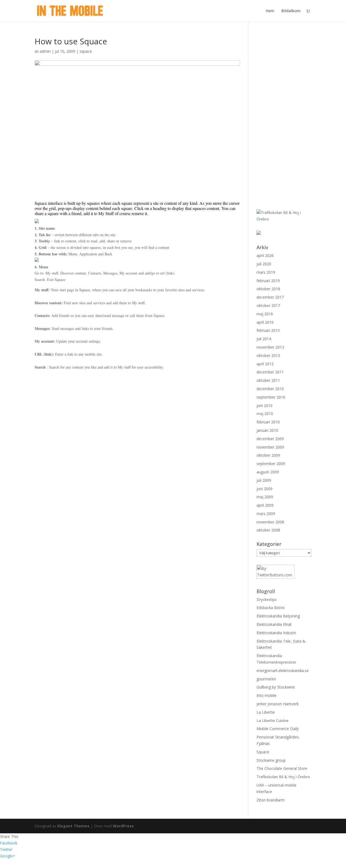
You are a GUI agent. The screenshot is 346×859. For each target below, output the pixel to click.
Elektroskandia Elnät (274, 624)
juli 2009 (264, 480)
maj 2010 (265, 413)
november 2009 (270, 447)
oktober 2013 (268, 355)
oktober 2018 (268, 288)
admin (45, 51)
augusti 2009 (268, 471)
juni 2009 (264, 488)
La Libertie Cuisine (272, 720)
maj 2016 (265, 313)
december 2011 (270, 372)
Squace (263, 751)
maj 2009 (265, 496)
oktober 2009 (268, 455)
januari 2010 (267, 430)
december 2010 (270, 388)
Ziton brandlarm (271, 800)
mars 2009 (266, 513)
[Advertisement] (281, 118)
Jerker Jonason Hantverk (278, 703)
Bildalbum (291, 11)
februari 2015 (268, 330)
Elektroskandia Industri (276, 632)
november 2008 (270, 521)
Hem (270, 11)
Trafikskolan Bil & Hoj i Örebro (283, 776)
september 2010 (271, 397)
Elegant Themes (73, 825)
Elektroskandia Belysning (278, 616)
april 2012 (265, 363)
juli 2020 (264, 263)
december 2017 (270, 297)
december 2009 (270, 438)
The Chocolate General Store (282, 768)
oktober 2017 (268, 305)
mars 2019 (266, 272)
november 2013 (270, 347)
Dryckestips (267, 599)
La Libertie (266, 712)
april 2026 (265, 255)
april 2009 (265, 505)
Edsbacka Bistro (271, 607)
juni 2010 (264, 405)
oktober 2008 (268, 530)
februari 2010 (268, 422)
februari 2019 (268, 280)
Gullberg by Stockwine (276, 687)
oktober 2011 (268, 380)
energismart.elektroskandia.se (283, 670)
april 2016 (265, 322)
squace (85, 51)
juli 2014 (264, 338)
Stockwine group (271, 760)
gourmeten (266, 678)
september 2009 (271, 463)
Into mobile (267, 695)
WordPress (123, 825)
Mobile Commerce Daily (278, 728)
